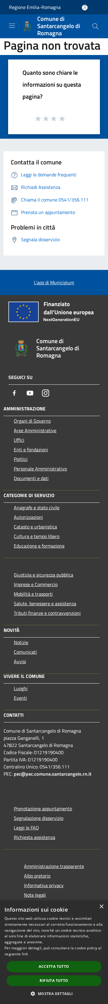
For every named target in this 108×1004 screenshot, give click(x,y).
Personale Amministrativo (40, 468)
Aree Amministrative (35, 430)
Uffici (19, 440)
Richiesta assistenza (34, 837)
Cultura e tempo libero (36, 536)
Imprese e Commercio (36, 584)
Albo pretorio (37, 875)
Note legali (35, 894)
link (25, 953)
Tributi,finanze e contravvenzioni (47, 613)
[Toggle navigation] (12, 25)
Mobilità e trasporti (33, 593)
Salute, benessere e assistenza (45, 603)
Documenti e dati (31, 478)
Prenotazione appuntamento (43, 808)
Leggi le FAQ (26, 827)
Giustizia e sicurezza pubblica (43, 574)
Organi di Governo (32, 420)
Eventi (20, 698)
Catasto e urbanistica (35, 526)
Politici (21, 459)
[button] (54, 993)
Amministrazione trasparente (54, 866)
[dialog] (54, 952)
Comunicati (25, 651)
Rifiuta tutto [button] (54, 980)
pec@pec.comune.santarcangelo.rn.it (53, 773)
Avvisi (20, 661)
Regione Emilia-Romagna (35, 7)
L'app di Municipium (54, 282)
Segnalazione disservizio (38, 818)
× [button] (101, 906)
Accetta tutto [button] (54, 966)
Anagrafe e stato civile (36, 507)
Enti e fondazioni (31, 449)
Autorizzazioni (28, 517)
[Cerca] (95, 26)
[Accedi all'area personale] (85, 8)
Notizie (21, 642)
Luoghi (21, 688)
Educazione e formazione (39, 545)
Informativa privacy (44, 885)
